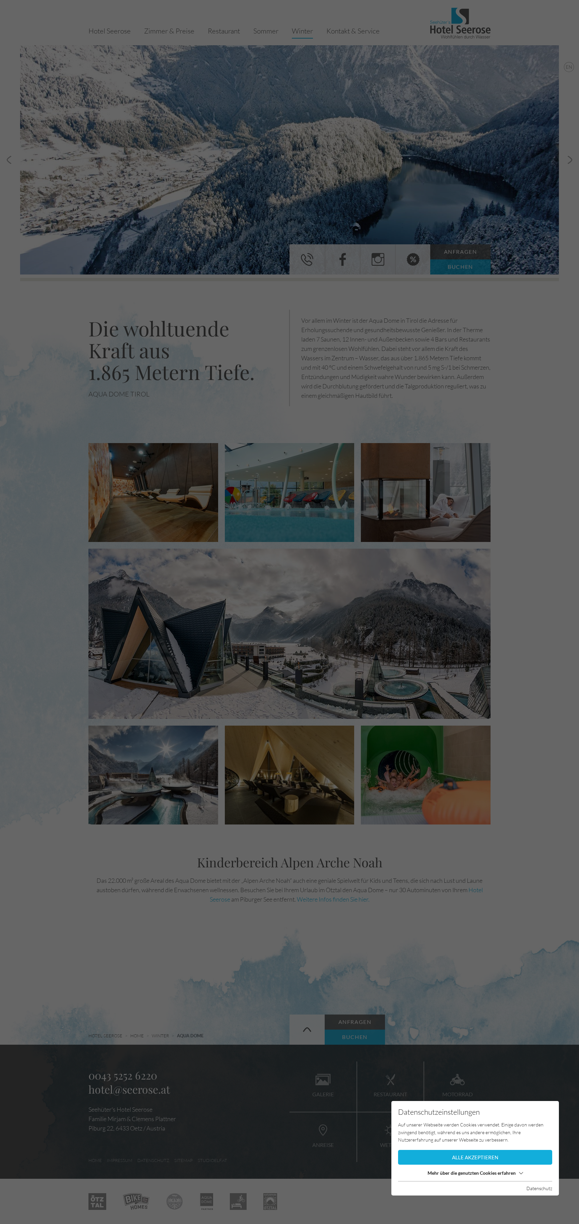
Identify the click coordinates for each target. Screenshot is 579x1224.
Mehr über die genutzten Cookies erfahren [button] (472, 1173)
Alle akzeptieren (475, 1157)
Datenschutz (539, 1188)
